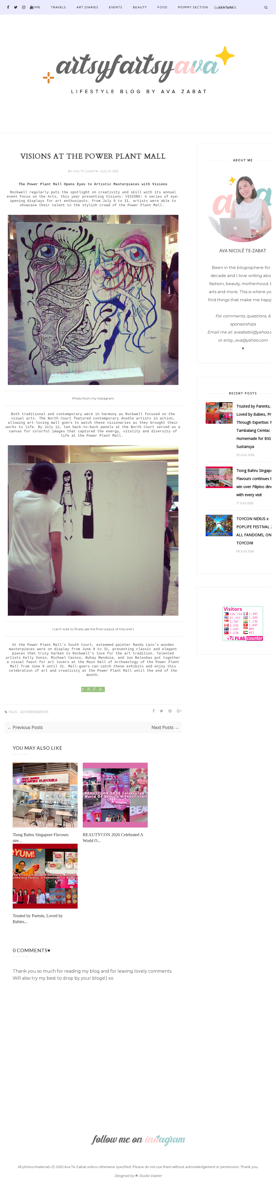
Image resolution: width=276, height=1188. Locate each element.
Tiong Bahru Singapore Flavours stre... (40, 837)
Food (162, 7)
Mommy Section (193, 7)
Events (115, 7)
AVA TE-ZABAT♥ (86, 171)
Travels (58, 7)
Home (35, 7)
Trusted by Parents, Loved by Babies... (38, 918)
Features (227, 7)
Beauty (140, 7)
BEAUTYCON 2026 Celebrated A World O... (113, 837)
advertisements (34, 712)
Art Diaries (87, 7)
